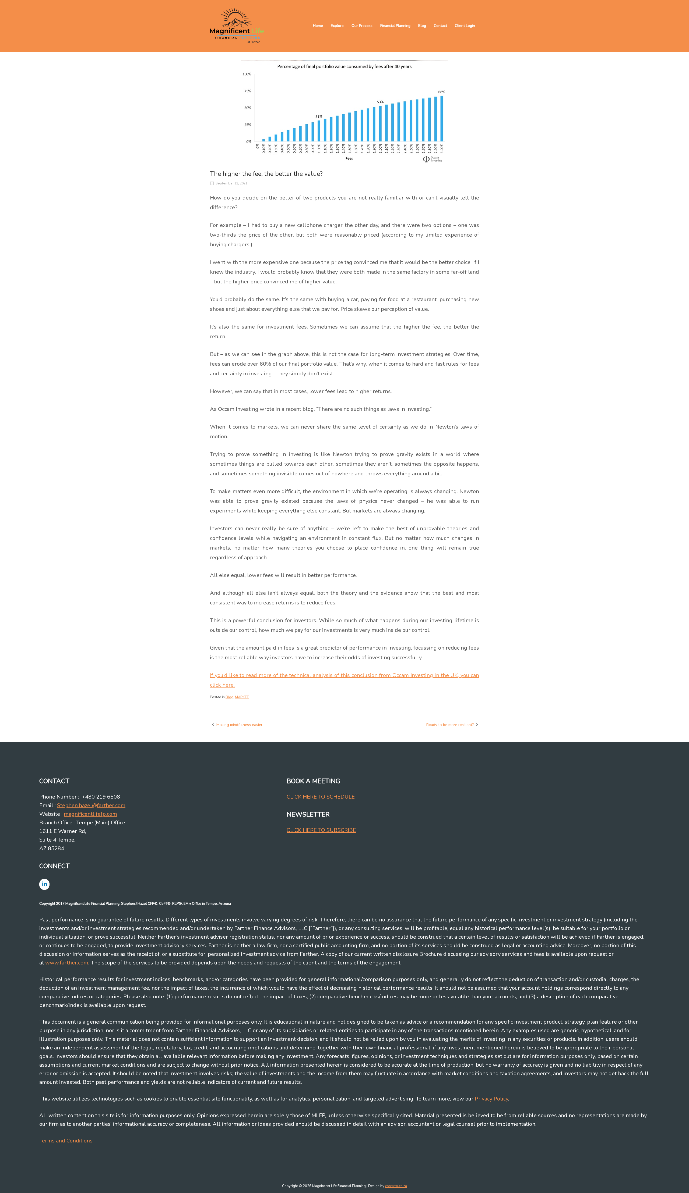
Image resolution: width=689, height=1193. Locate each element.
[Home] (237, 25)
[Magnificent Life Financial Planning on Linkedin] (44, 884)
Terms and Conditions (66, 1140)
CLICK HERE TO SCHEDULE (321, 796)
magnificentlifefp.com (90, 814)
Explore (337, 25)
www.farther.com (66, 962)
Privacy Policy (491, 1098)
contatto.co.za (396, 1186)
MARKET (242, 697)
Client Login (465, 25)
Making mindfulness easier (239, 724)
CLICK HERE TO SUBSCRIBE (321, 830)
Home (318, 25)
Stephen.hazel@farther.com (91, 805)
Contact (440, 25)
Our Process (361, 25)
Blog (422, 25)
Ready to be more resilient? (450, 724)
